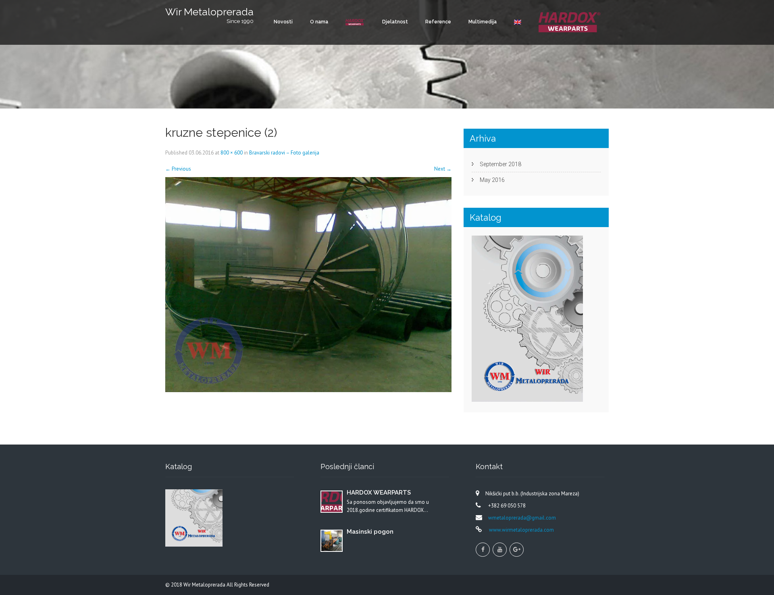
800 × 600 (232, 152)
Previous (178, 168)
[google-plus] (517, 550)
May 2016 (492, 180)
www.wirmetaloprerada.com (521, 529)
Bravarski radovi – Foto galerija (284, 152)
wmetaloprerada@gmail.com (522, 517)
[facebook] (483, 550)
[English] (517, 22)
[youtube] (500, 550)
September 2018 (500, 164)
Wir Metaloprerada (205, 584)
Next (443, 168)
